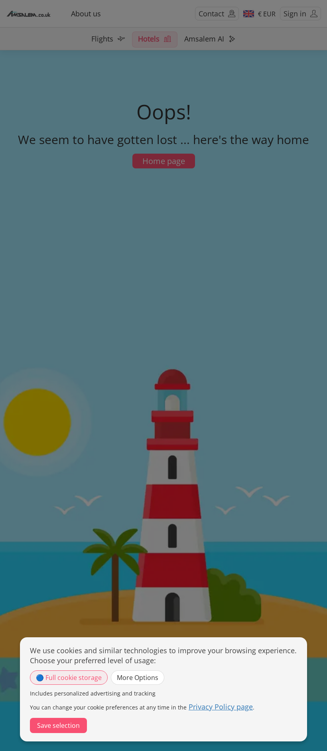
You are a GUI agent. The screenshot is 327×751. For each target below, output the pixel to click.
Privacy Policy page (221, 706)
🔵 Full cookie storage (69, 677)
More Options (137, 677)
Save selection (58, 725)
